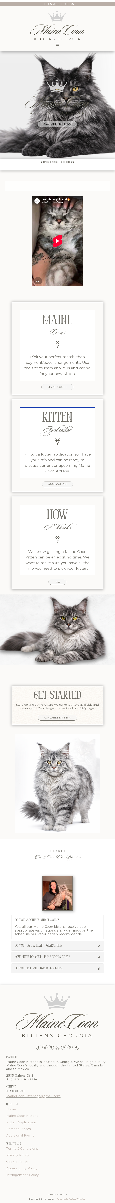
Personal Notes (18, 1129)
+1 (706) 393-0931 (15, 1091)
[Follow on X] (57, 1047)
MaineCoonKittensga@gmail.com (33, 1096)
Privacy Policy (17, 1155)
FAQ (57, 581)
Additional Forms (20, 1135)
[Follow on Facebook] (38, 1047)
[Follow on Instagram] (44, 1047)
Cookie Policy (17, 1162)
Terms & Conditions (22, 1148)
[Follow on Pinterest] (70, 1047)
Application (57, 484)
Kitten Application (21, 1122)
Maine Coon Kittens (22, 1116)
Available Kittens (57, 124)
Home (11, 1109)
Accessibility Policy (21, 1168)
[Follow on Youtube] (63, 1047)
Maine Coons (57, 387)
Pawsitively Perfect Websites (71, 1199)
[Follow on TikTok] (76, 1047)
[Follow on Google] (51, 1047)
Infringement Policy (22, 1175)
